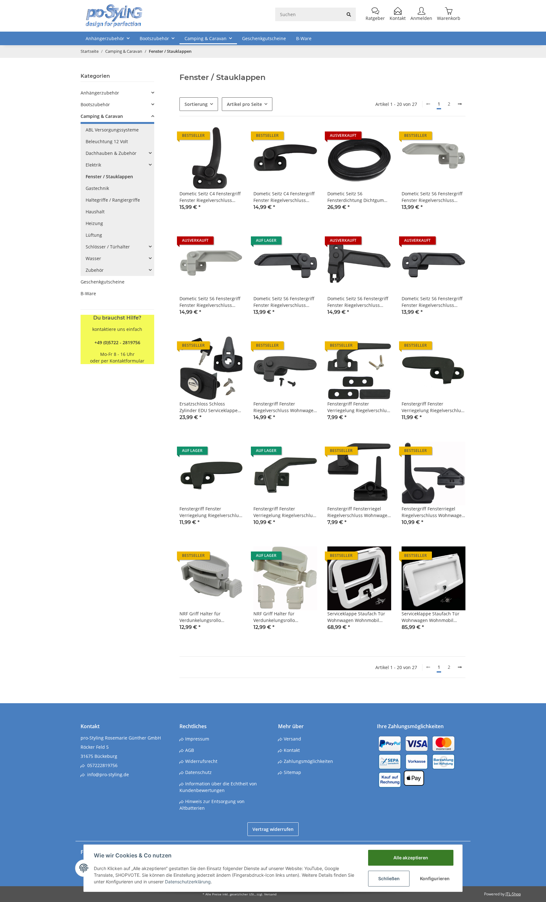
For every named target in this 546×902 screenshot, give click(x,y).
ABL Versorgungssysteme (112, 130)
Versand (291, 739)
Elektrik (93, 165)
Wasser (93, 258)
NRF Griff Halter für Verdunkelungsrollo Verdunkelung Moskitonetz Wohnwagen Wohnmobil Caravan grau (207, 617)
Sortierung (196, 104)
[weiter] (459, 104)
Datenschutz (198, 772)
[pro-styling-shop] (114, 15)
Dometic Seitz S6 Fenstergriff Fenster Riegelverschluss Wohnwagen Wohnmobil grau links (433, 197)
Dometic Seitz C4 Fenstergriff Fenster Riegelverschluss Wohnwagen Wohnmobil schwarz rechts (284, 197)
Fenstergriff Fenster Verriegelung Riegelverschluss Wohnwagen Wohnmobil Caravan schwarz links (433, 407)
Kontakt (291, 750)
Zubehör (95, 270)
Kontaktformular (127, 361)
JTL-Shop (513, 894)
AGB (189, 750)
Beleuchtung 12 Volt (107, 141)
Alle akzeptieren (410, 857)
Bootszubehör (95, 104)
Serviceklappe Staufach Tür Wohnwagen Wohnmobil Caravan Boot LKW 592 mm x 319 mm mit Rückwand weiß (432, 617)
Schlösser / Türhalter (108, 247)
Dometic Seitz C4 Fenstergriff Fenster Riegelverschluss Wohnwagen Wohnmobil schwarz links (210, 197)
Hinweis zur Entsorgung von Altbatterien (212, 804)
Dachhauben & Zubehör (111, 153)
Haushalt (95, 212)
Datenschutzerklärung (188, 881)
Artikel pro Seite (244, 104)
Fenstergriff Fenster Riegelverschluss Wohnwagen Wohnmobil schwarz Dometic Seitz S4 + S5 (284, 407)
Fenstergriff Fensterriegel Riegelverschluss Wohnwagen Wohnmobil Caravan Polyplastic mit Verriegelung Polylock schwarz (433, 512)
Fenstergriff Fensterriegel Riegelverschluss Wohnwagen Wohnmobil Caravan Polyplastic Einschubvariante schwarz (358, 512)
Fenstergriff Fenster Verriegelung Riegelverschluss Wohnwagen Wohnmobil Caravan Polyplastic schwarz (359, 407)
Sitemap (291, 772)
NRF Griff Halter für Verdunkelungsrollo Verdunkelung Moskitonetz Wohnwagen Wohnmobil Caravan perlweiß (281, 617)
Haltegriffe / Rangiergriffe (113, 200)
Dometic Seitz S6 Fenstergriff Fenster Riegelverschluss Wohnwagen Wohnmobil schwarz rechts (357, 302)
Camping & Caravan (102, 116)
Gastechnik (97, 188)
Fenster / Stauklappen (109, 177)
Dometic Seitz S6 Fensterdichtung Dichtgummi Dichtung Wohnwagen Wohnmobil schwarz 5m (358, 197)
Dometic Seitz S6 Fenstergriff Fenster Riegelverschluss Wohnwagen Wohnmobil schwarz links (283, 302)
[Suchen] (349, 14)
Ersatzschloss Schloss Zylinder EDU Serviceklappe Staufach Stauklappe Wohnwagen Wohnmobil (208, 407)
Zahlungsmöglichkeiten (307, 761)
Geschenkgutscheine (102, 282)
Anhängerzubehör (100, 93)
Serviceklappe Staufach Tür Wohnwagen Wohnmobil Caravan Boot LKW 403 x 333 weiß (357, 617)
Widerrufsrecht (200, 761)
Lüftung (94, 235)
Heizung (94, 223)
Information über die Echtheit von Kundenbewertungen (218, 787)
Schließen (389, 878)
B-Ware (88, 293)
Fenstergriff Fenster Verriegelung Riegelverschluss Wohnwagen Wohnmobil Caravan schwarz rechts (211, 512)
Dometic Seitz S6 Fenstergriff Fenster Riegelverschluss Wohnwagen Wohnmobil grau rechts (210, 302)
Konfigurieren (435, 878)
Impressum (196, 739)
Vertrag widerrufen (273, 829)
